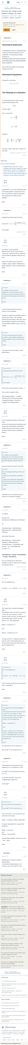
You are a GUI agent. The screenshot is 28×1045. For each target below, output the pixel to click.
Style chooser (6, 1037)
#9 (25, 510)
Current (12, 17)
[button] (23, 41)
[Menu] (3, 2)
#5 (25, 283)
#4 (25, 245)
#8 (25, 448)
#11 (25, 604)
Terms (13, 1039)
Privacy (17, 1039)
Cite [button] (24, 155)
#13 (25, 701)
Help (22, 1039)
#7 (25, 416)
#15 (25, 797)
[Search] (25, 2)
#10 (25, 578)
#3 (25, 213)
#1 (25, 41)
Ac (20, 15)
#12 (25, 663)
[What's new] (22, 2)
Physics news (4, 163)
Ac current (5, 17)
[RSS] (25, 1040)
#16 (25, 856)
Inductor (18, 17)
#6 (25, 364)
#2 (25, 185)
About (8, 1039)
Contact (4, 1039)
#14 (25, 761)
